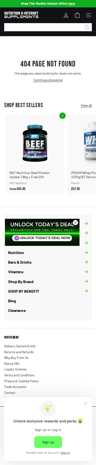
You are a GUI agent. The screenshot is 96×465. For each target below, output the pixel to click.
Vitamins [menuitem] (15, 271)
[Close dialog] (75, 222)
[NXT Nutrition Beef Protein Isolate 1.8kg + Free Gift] (35, 154)
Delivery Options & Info (19, 346)
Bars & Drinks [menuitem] (20, 262)
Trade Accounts (15, 387)
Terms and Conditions (19, 375)
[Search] (87, 27)
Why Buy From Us (16, 358)
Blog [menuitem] (12, 300)
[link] (42, 232)
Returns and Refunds (18, 352)
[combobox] (48, 27)
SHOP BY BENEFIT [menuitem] (23, 291)
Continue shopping (48, 80)
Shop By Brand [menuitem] (20, 281)
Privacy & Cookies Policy (21, 381)
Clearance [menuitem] (17, 310)
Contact (10, 393)
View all (86, 105)
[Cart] (77, 15)
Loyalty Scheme (15, 369)
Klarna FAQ (11, 364)
